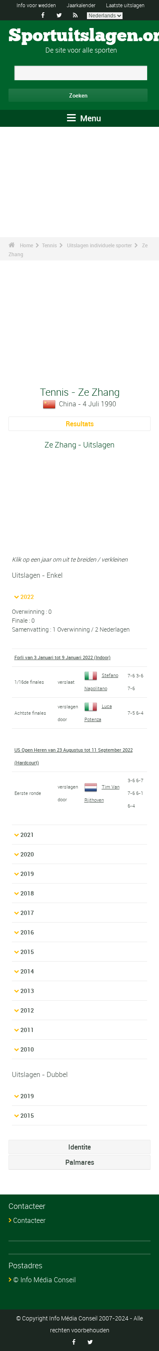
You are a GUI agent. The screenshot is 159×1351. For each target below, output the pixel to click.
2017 (27, 913)
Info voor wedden (36, 5)
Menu (89, 118)
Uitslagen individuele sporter (99, 245)
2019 (27, 874)
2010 (27, 1049)
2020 (27, 854)
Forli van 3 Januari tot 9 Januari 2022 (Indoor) (62, 657)
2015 (27, 952)
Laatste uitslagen (125, 5)
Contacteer (29, 1220)
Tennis (49, 245)
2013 (27, 991)
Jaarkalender (81, 5)
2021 (27, 835)
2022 (27, 597)
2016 (27, 932)
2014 (27, 971)
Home (26, 245)
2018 (27, 893)
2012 (27, 1010)
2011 (27, 1030)
